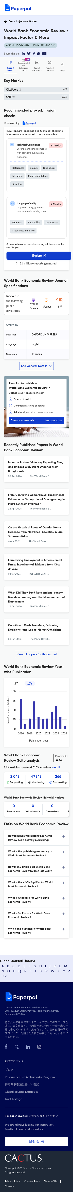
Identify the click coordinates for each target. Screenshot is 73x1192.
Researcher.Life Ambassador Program (30, 1077)
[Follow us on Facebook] (6, 1046)
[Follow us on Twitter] (17, 1046)
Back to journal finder (23, 21)
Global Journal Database (21, 1091)
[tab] (36, 838)
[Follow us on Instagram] (39, 1046)
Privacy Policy (12, 1181)
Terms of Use (51, 1181)
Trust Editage (13, 1099)
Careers (9, 1186)
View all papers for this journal (37, 654)
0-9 (4, 976)
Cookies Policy (32, 1181)
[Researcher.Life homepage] (36, 996)
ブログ (9, 1069)
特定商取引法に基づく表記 (22, 1084)
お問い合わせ (36, 1141)
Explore (37, 255)
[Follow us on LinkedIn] (28, 1046)
